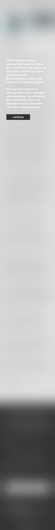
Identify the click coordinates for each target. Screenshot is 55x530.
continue (18, 117)
